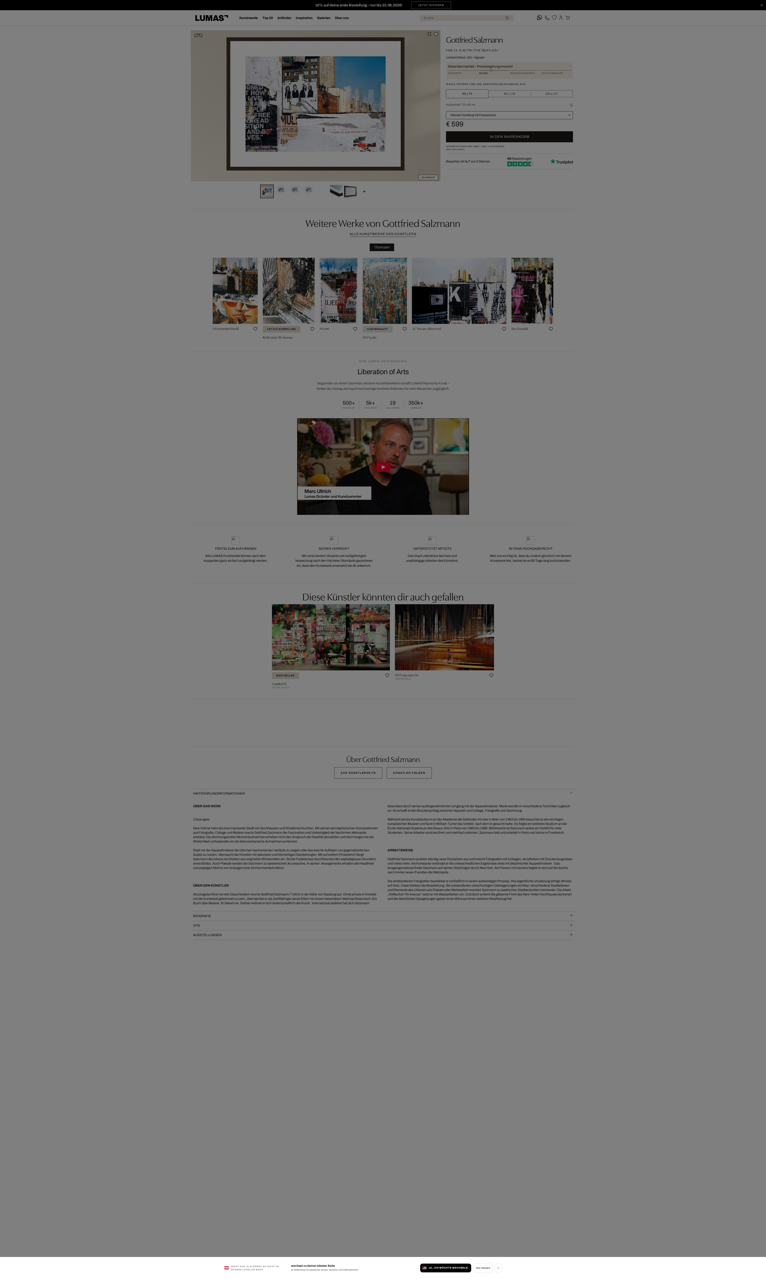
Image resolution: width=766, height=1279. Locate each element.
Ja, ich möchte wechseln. (449, 1267)
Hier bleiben (483, 1267)
